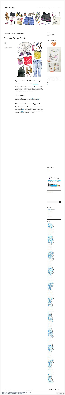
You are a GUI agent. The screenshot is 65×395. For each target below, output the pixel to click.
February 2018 (50, 305)
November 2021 (50, 259)
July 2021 (49, 261)
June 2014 (49, 352)
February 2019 (50, 292)
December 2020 (50, 269)
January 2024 (50, 238)
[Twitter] (60, 390)
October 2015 (50, 335)
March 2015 (49, 343)
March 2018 (49, 304)
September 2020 (50, 272)
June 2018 (49, 301)
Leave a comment (7, 48)
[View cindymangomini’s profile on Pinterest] (54, 35)
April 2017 (49, 316)
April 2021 (49, 265)
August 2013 (50, 363)
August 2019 (50, 286)
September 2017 (50, 311)
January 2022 (50, 257)
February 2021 (50, 267)
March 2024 (50, 236)
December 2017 (50, 307)
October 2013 (50, 361)
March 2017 (49, 317)
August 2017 (50, 312)
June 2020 (49, 275)
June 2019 (49, 288)
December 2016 (50, 320)
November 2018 (50, 296)
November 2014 (50, 347)
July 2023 (49, 244)
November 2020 (50, 270)
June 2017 (49, 314)
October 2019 (50, 284)
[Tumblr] (53, 390)
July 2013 (49, 364)
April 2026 (49, 223)
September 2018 (50, 298)
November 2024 (50, 230)
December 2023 (50, 239)
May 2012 (49, 377)
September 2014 (50, 349)
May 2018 (49, 302)
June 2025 (49, 228)
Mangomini (6, 44)
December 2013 (50, 359)
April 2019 (49, 290)
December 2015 (50, 333)
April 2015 (49, 342)
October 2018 (50, 297)
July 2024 (49, 234)
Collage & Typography (51, 209)
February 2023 (50, 250)
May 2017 (49, 315)
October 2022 (50, 254)
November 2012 (50, 373)
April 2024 (49, 235)
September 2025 (50, 226)
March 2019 (49, 291)
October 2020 (50, 271)
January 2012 (50, 380)
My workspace (50, 211)
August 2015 (50, 337)
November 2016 (50, 321)
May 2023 (49, 246)
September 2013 (50, 362)
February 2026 (50, 224)
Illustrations (6, 47)
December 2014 (50, 346)
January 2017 (50, 319)
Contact (41, 7)
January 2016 (50, 332)
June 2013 (49, 365)
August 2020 (50, 273)
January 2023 (50, 251)
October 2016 (50, 322)
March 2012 (49, 379)
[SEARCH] (60, 202)
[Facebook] (51, 390)
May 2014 (49, 353)
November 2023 (50, 240)
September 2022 (50, 255)
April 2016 (49, 329)
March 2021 (49, 266)
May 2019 (49, 289)
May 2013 (49, 366)
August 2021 (50, 260)
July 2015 (49, 338)
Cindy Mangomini (9, 7)
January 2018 (50, 306)
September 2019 (50, 285)
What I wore (10, 47)
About (36, 7)
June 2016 (49, 327)
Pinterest (38, 98)
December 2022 (50, 252)
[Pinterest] (55, 390)
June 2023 (49, 245)
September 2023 (50, 242)
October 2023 (50, 241)
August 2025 (50, 227)
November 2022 (50, 253)
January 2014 (50, 358)
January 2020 (50, 281)
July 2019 (49, 287)
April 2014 (49, 354)
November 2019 (50, 283)
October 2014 (50, 348)
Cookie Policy (22, 393)
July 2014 (49, 351)
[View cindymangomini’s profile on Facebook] (48, 35)
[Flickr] (58, 390)
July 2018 (49, 300)
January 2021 (50, 268)
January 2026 (50, 225)
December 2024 (50, 229)
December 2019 (50, 282)
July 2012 (49, 375)
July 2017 (49, 313)
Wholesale (53, 7)
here (23, 109)
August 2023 (50, 243)
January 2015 (50, 345)
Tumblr (49, 170)
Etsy (38, 99)
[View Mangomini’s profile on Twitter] (50, 35)
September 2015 (50, 336)
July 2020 (49, 274)
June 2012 (49, 376)
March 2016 (49, 330)
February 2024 (50, 237)
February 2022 (50, 256)
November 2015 (50, 334)
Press (45, 7)
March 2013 (49, 368)
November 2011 (50, 382)
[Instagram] (49, 390)
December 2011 (50, 381)
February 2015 (50, 344)
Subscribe (59, 7)
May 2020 (49, 276)
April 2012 (49, 378)
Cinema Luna (35, 83)
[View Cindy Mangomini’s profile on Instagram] (52, 35)
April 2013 (49, 367)
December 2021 (50, 258)
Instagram (32, 98)
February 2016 (50, 331)
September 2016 (50, 323)
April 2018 (49, 303)
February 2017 (50, 318)
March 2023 (49, 249)
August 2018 (50, 299)
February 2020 (50, 280)
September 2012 (50, 374)
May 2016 (49, 328)
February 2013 (50, 369)
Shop (49, 7)
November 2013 (50, 360)
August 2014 (50, 350)
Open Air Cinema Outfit (15, 38)
